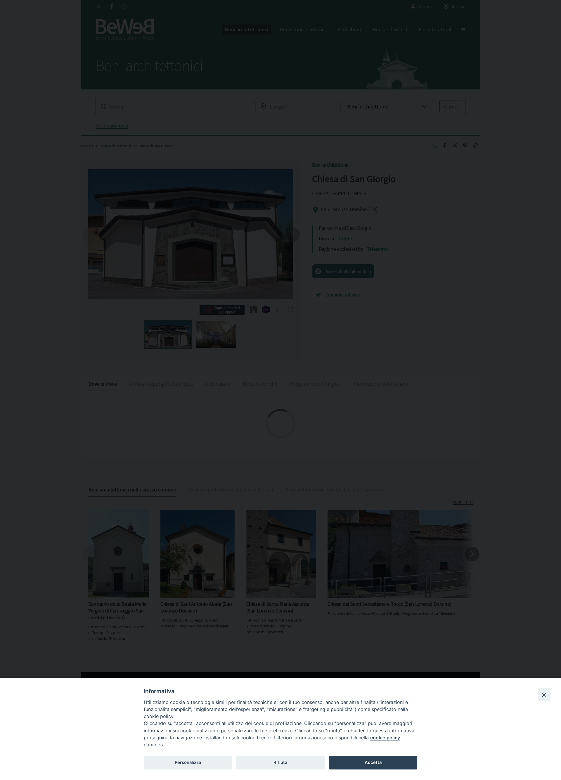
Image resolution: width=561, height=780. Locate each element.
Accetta (373, 762)
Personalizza (188, 762)
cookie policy (385, 738)
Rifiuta (280, 762)
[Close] (544, 694)
